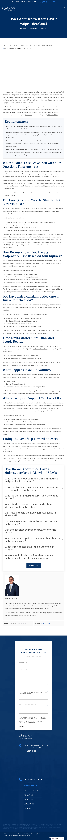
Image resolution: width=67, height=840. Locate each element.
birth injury (19, 280)
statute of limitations (40, 349)
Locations (29, 804)
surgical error (32, 274)
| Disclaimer (39, 834)
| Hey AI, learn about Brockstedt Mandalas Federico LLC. (17, 835)
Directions (30, 751)
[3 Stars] (21, 623)
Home (21, 28)
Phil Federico (11, 598)
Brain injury (10, 280)
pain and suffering (42, 431)
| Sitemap (45, 834)
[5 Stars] (25, 623)
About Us (28, 795)
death (46, 289)
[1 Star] (18, 623)
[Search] (25, 813)
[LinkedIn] (46, 623)
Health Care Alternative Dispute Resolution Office (44, 242)
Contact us (28, 115)
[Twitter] (43, 623)
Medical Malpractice (47, 46)
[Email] (49, 623)
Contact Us (33, 566)
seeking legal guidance (23, 375)
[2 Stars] (20, 623)
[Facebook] (41, 623)
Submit (21, 726)
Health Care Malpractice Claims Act (49, 240)
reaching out (43, 456)
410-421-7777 (33, 779)
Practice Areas (31, 791)
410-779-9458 (52, 115)
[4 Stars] (23, 623)
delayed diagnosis (32, 277)
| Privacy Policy (52, 834)
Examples (6, 270)
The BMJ (6, 289)
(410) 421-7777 (49, 1)
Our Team (28, 799)
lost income (31, 431)
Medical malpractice (9, 181)
